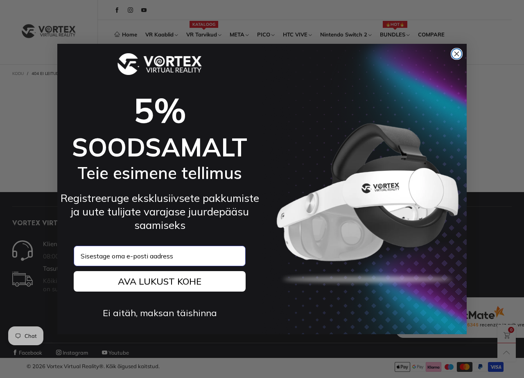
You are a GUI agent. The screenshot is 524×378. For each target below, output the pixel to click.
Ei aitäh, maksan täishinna (160, 313)
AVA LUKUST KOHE (159, 281)
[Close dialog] (457, 54)
